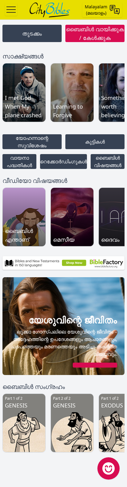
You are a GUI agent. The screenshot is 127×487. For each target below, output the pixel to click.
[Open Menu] (11, 9)
